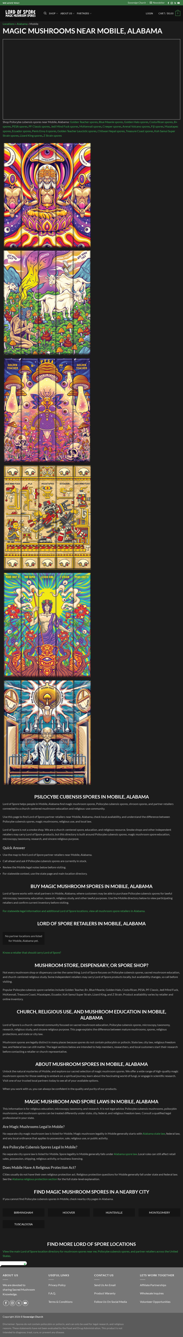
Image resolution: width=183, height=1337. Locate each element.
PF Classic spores (39, 126)
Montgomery (159, 1212)
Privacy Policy (57, 1285)
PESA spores (20, 126)
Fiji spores (157, 126)
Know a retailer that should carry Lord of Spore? (32, 952)
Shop (52, 13)
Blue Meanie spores (111, 122)
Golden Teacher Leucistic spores (77, 131)
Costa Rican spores (161, 122)
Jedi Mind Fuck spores (64, 126)
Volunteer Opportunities (155, 1301)
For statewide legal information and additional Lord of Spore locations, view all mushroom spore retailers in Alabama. (74, 911)
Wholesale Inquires (152, 1293)
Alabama (22, 23)
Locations (9, 23)
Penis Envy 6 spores (44, 131)
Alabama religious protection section (34, 1179)
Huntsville (114, 1212)
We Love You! (11, 3)
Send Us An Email (105, 1285)
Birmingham (23, 1212)
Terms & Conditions (60, 1301)
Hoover (69, 1212)
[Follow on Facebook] (168, 3)
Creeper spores (112, 126)
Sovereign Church (137, 2)
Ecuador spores (21, 131)
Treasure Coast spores (139, 131)
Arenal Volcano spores (136, 126)
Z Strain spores (52, 135)
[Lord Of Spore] (20, 13)
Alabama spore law (125, 1154)
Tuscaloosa (23, 1224)
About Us (66, 13)
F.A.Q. (52, 1293)
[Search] (45, 13)
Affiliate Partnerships (153, 1285)
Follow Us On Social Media (110, 1301)
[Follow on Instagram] (172, 3)
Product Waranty (104, 1293)
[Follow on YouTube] (178, 3)
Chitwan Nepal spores (111, 131)
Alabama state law (154, 1133)
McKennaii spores (90, 126)
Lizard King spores (31, 135)
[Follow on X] (175, 3)
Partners (83, 13)
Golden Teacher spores (84, 122)
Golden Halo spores (136, 122)
